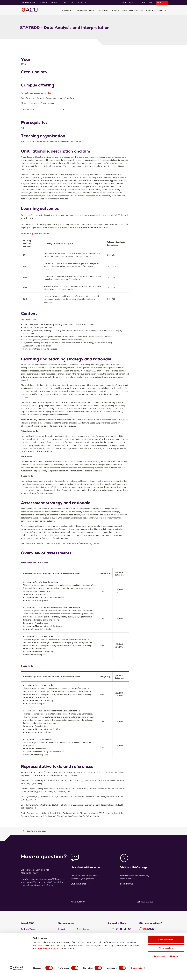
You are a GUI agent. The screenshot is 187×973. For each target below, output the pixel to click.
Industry (43, 3)
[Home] (29, 10)
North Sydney (83, 929)
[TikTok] (125, 929)
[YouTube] (121, 929)
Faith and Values (28, 3)
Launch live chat (78, 883)
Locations (115, 10)
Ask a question (78, 901)
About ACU (150, 10)
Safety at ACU (82, 3)
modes (48, 93)
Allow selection (166, 948)
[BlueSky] (129, 929)
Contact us (162, 3)
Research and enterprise (132, 10)
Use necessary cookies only (165, 956)
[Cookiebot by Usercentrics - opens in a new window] (16, 968)
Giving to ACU (67, 3)
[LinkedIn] (117, 929)
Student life (103, 10)
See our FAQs (126, 883)
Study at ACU (67, 10)
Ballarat (61, 929)
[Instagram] (113, 929)
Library (142, 3)
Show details (136, 968)
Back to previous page (36, 831)
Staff (151, 3)
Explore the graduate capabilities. (35, 233)
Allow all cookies (165, 939)
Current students (127, 3)
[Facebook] (109, 929)
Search (161, 10)
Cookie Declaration (46, 948)
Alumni (54, 3)
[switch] (74, 968)
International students (85, 10)
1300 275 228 (147, 901)
